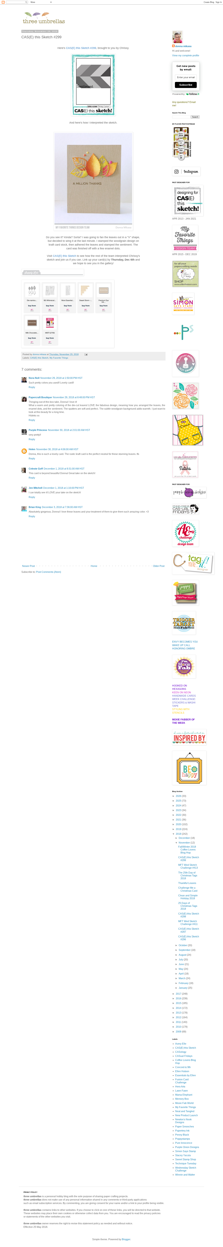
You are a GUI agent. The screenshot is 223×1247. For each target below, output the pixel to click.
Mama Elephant (183, 1094)
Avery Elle (180, 1043)
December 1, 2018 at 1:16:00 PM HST (63, 488)
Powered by (178, 94)
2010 (179, 1026)
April (181, 973)
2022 (179, 815)
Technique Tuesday (185, 1163)
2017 (179, 993)
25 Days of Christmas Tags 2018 (187, 906)
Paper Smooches (184, 1126)
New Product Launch (186, 1115)
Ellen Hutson (182, 1071)
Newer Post (28, 566)
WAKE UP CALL (181, 645)
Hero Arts (180, 1086)
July (181, 959)
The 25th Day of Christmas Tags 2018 (187, 875)
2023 (179, 810)
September (185, 950)
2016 (179, 998)
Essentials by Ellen (185, 1075)
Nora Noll (34, 378)
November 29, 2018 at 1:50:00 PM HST (61, 378)
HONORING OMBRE (183, 648)
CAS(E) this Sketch (39, 358)
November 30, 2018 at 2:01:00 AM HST (69, 430)
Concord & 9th (183, 1067)
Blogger (126, 1239)
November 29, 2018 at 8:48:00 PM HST (74, 397)
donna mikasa (183, 46)
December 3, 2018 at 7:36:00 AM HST (62, 507)
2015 (179, 1003)
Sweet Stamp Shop (185, 1159)
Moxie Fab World (184, 1103)
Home (94, 566)
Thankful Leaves (187, 883)
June (182, 964)
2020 (179, 824)
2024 (179, 805)
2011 (179, 1022)
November (185, 842)
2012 (179, 1017)
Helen (32, 449)
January (183, 988)
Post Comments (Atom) (48, 572)
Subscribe (185, 84)
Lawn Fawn (181, 1090)
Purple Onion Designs (187, 1147)
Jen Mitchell (35, 488)
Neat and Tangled (184, 1111)
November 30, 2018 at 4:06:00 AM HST (57, 449)
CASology (180, 1052)
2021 (179, 819)
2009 (179, 1031)
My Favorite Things (59, 358)
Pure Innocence (183, 1143)
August (183, 955)
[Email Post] (86, 354)
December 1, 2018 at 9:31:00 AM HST (64, 468)
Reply (32, 387)
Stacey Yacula (183, 1155)
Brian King (35, 507)
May (181, 969)
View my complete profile (185, 55)
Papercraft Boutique (40, 397)
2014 (179, 1008)
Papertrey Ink (182, 1130)
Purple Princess (38, 430)
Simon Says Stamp (185, 1151)
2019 (179, 829)
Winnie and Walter (185, 1174)
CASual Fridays (183, 1056)
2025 (179, 800)
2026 (179, 796)
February (184, 983)
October (183, 945)
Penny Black (182, 1134)
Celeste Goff (36, 468)
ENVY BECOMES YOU (185, 641)
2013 (179, 1012)
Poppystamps (182, 1139)
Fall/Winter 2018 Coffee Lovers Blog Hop (187, 849)
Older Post (158, 566)
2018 (179, 834)
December (185, 838)
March (182, 978)
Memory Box (182, 1099)
